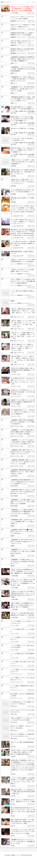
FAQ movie (14, 706)
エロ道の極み (14, 13)
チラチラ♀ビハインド (17, 666)
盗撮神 (12, 526)
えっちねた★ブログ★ (17, 216)
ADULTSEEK (14, 476)
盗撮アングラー (16, 855)
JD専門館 (13, 166)
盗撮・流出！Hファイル (17, 317)
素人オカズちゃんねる (17, 426)
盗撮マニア (14, 63)
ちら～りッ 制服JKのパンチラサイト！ (22, 264)
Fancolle (13, 746)
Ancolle (13, 804)
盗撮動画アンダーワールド (18, 21)
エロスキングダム (16, 374)
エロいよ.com (14, 625)
